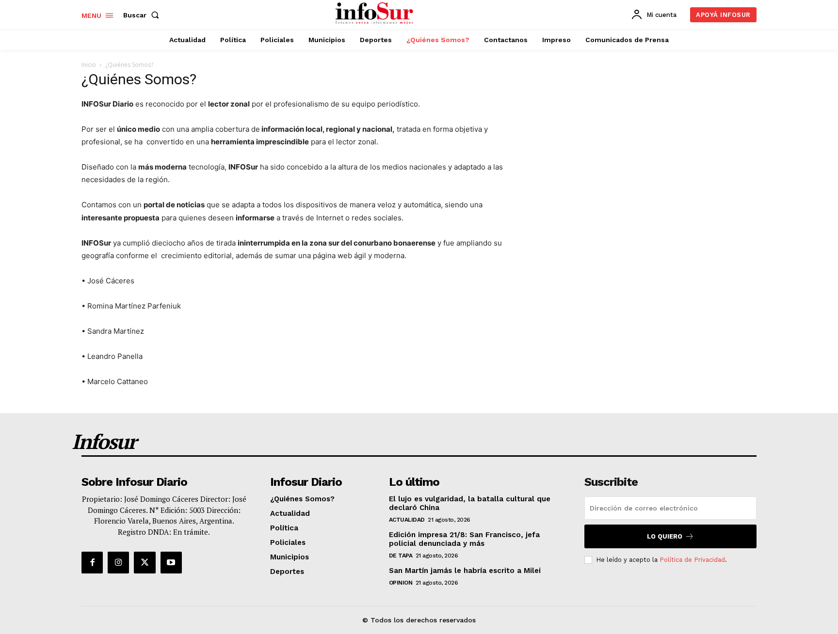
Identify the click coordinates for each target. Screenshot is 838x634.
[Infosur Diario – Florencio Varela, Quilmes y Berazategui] (376, 13)
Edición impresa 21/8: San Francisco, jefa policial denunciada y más (464, 539)
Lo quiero (664, 536)
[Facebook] (92, 562)
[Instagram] (118, 562)
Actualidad (407, 519)
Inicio (88, 65)
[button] (143, 15)
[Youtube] (171, 562)
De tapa (401, 555)
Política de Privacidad (692, 559)
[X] (144, 562)
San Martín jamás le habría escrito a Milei (465, 570)
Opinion (401, 582)
